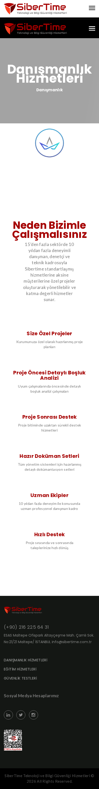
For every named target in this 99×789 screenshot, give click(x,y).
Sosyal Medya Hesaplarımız (31, 695)
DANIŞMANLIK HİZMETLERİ (25, 660)
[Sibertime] (35, 28)
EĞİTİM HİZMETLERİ (20, 669)
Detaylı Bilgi (49, 147)
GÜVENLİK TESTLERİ (20, 678)
